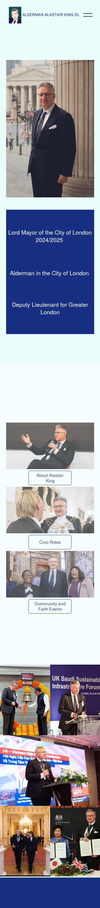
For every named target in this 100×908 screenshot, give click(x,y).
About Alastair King (50, 478)
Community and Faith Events (50, 606)
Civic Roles (50, 542)
